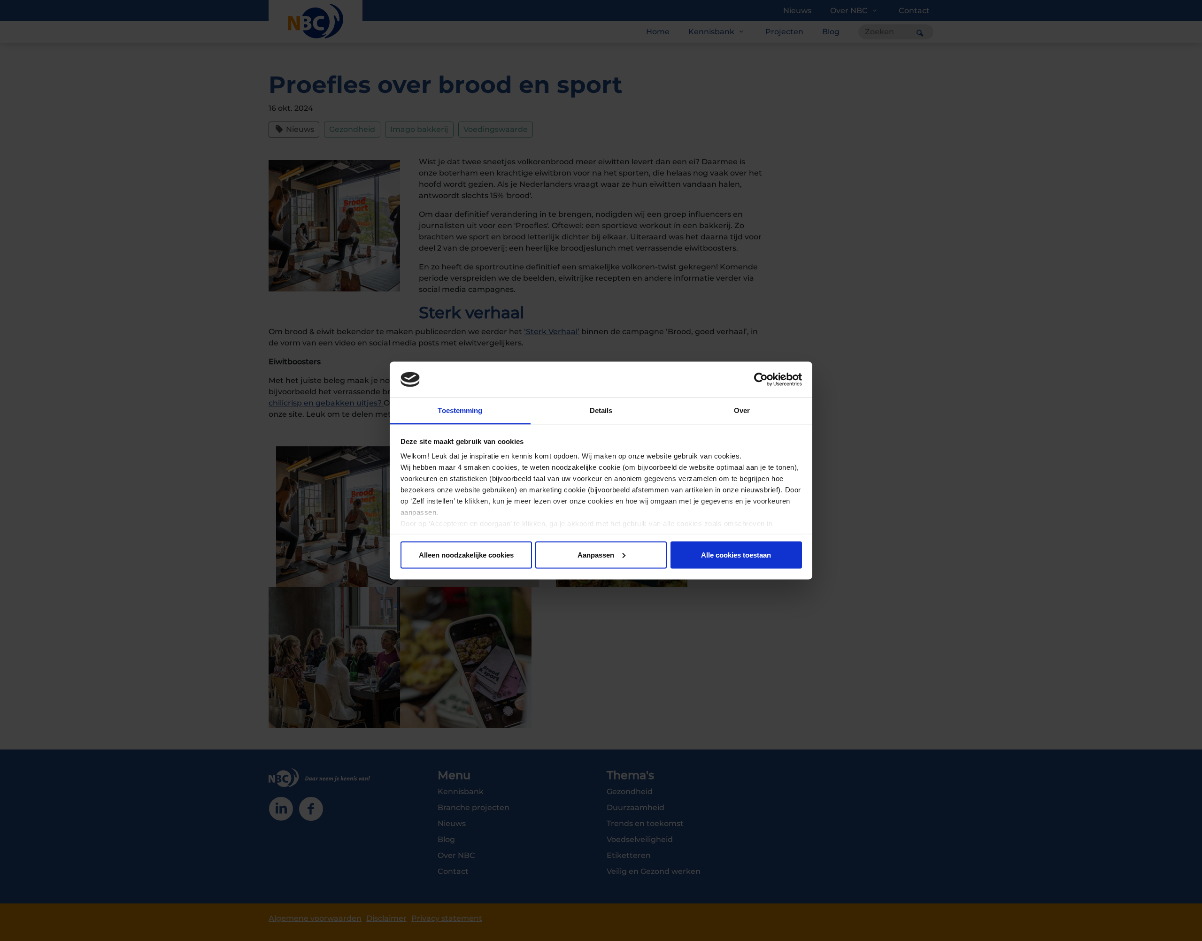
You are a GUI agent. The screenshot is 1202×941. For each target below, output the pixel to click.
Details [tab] (601, 410)
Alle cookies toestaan (736, 554)
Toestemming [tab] (460, 410)
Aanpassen (596, 554)
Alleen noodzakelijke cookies (466, 554)
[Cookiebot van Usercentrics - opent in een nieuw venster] (761, 380)
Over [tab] (742, 410)
